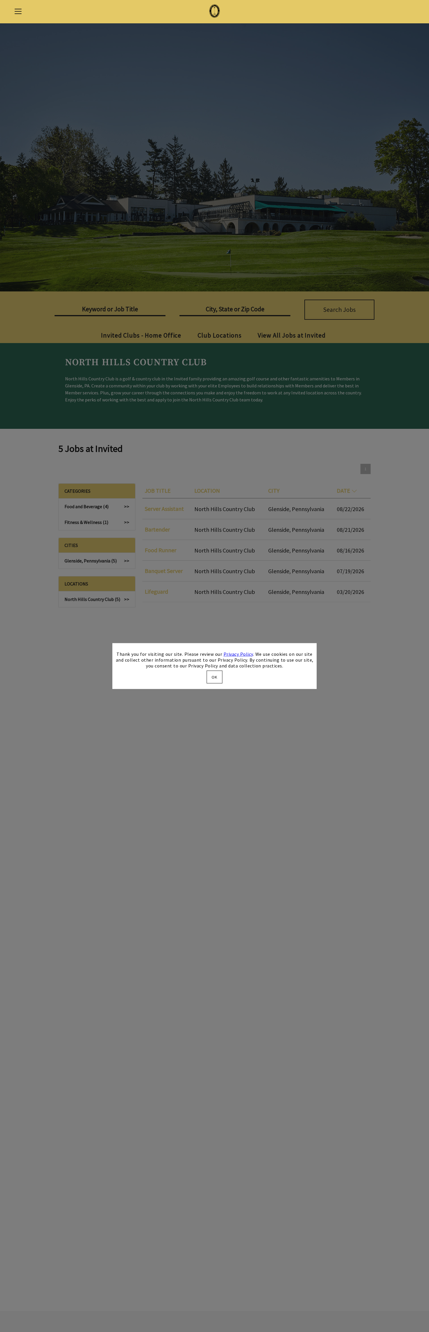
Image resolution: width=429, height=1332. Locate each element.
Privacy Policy (238, 654)
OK (214, 676)
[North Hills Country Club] (214, 11)
